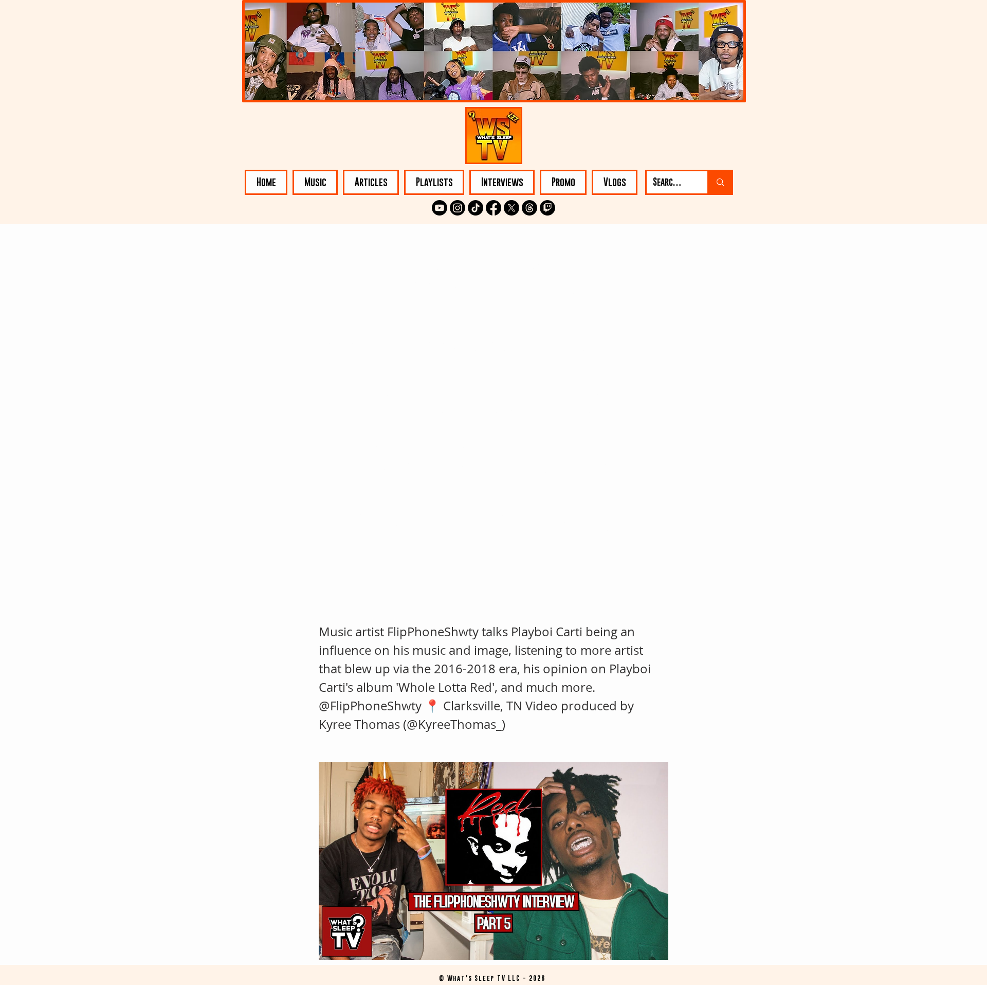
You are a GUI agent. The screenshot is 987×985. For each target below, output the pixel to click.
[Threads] (529, 208)
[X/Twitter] (511, 208)
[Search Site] (719, 182)
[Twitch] (547, 208)
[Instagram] (457, 208)
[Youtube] (439, 208)
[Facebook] (493, 208)
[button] (315, 182)
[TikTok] (475, 208)
